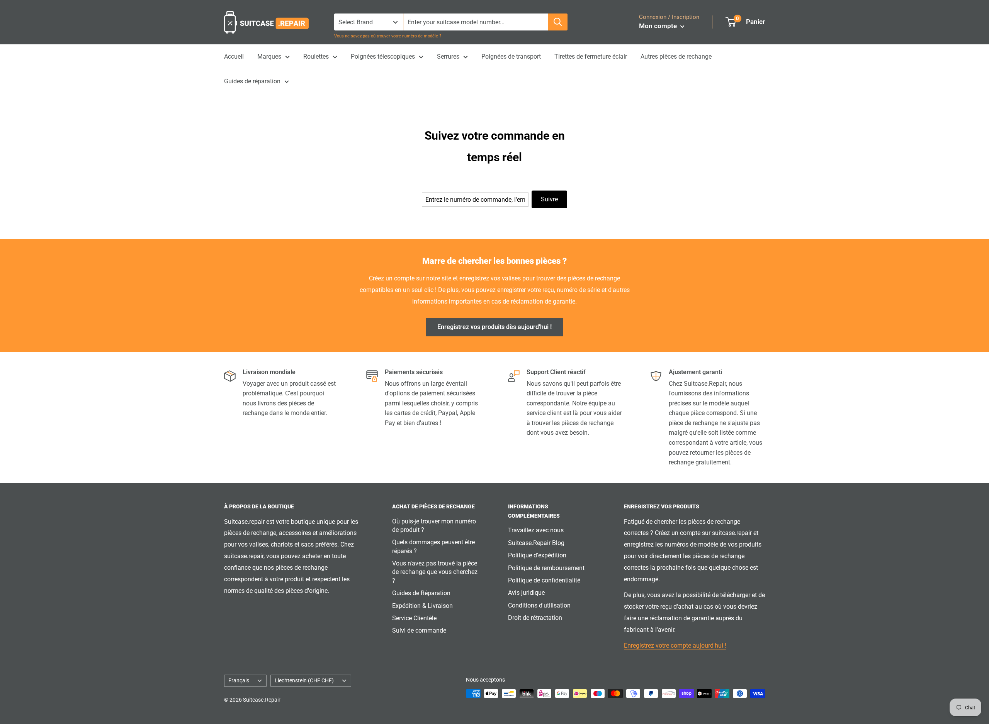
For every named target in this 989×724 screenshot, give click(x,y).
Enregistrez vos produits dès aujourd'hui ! (494, 327)
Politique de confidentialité (544, 580)
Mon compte (658, 26)
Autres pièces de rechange (676, 56)
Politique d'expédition (537, 555)
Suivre (549, 199)
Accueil (234, 56)
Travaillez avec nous (536, 530)
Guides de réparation (252, 81)
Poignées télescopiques (383, 56)
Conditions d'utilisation (539, 605)
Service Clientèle (414, 618)
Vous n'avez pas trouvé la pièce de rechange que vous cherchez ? (435, 572)
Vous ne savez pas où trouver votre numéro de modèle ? (387, 36)
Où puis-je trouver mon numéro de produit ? (434, 525)
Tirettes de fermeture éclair (590, 56)
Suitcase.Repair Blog (536, 543)
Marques (269, 56)
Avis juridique (526, 592)
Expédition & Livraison (422, 605)
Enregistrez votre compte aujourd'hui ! (675, 645)
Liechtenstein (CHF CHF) (304, 680)
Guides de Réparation (421, 593)
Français (238, 680)
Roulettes (316, 56)
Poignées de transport (511, 56)
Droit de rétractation (535, 617)
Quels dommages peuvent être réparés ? (433, 546)
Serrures (448, 56)
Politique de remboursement (546, 568)
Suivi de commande (419, 630)
